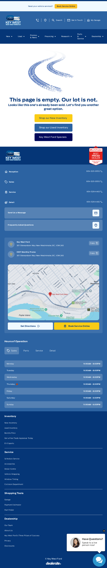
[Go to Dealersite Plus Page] (53, 563)
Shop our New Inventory (53, 118)
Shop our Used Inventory (53, 127)
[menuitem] (9, 36)
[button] (37, 20)
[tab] (11, 350)
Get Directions (30, 327)
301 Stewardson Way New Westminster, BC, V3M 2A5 (40, 245)
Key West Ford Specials (53, 137)
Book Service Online (66, 6)
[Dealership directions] (53, 292)
